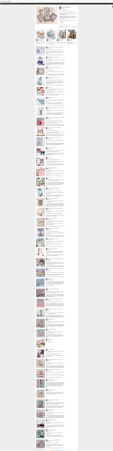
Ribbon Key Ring (50, 97)
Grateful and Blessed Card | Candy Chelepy (54, 137)
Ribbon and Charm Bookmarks (52, 248)
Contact (19, 3)
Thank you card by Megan (52, 429)
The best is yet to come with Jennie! (53, 399)
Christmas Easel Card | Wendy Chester (54, 188)
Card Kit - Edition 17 (66, 7)
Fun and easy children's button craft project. (54, 127)
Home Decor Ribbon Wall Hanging (53, 198)
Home (6, 3)
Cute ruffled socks (72, 39)
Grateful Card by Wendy (51, 409)
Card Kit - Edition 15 (51, 39)
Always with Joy (50, 339)
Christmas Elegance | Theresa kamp (53, 57)
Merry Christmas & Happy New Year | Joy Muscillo (55, 47)
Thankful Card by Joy (51, 319)
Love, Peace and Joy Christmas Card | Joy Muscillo (56, 107)
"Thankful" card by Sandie (52, 419)
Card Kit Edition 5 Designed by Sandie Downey (55, 298)
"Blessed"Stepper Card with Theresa (53, 440)
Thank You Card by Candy (52, 329)
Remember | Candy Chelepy (52, 218)
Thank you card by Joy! (51, 389)
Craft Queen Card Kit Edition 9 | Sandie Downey (55, 208)
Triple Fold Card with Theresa (52, 379)
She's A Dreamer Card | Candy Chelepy (54, 67)
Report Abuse (61, 450)
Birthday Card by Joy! (51, 278)
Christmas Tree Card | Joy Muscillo (53, 77)
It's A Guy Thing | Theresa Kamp (53, 238)
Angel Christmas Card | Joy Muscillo (53, 228)
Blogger (59, 450)
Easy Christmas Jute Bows (52, 147)
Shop (8, 3)
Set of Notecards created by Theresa (53, 288)
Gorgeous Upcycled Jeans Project (53, 167)
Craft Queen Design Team (13, 3)
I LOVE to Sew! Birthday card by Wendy (54, 369)
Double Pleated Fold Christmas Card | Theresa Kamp (56, 117)
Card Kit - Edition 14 (62, 39)
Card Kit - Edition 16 (41, 39)
